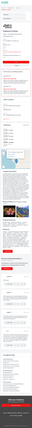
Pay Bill (20, 415)
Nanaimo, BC (11, 7)
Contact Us (26, 413)
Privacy (16, 415)
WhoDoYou (10, 260)
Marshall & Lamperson (8, 375)
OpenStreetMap (22, 168)
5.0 (4, 48)
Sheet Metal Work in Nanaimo (10, 389)
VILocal (3, 7)
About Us (19, 413)
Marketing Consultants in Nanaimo (11, 390)
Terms (11, 415)
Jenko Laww (6, 362)
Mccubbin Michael (7, 372)
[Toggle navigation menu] (30, 2)
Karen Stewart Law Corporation (10, 374)
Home (4, 413)
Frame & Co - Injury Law (8, 379)
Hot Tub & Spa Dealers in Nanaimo (11, 387)
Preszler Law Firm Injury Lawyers (11, 361)
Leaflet (17, 168)
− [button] (3, 154)
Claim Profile (8, 251)
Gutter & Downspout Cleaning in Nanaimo (13, 384)
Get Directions (11, 156)
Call (16, 62)
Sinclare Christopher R (8, 367)
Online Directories (12, 413)
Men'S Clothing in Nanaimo (9, 385)
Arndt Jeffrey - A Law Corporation (11, 366)
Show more (6, 119)
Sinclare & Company (8, 377)
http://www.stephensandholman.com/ (12, 51)
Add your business (16, 405)
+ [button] (3, 152)
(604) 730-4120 (11, 154)
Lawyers (18, 7)
